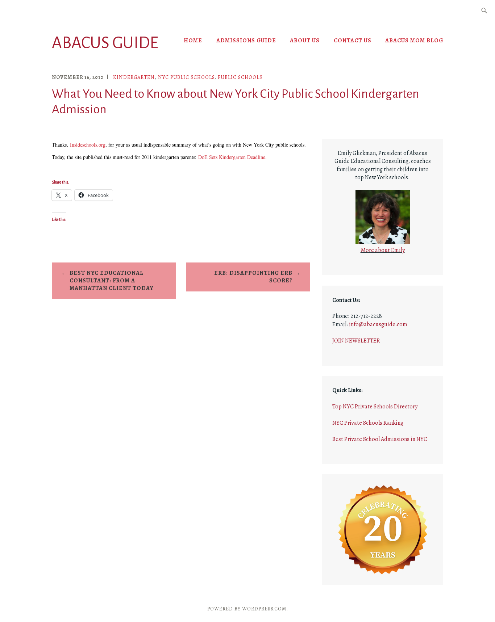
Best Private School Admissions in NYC (379, 439)
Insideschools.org (87, 144)
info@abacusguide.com (378, 324)
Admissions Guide (246, 41)
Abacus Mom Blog (414, 41)
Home (193, 41)
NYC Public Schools (186, 77)
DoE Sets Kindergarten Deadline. (232, 157)
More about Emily (383, 250)
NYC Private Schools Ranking (367, 423)
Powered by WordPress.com (247, 608)
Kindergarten (134, 77)
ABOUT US (305, 41)
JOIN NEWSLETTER (356, 341)
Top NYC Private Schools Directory (374, 407)
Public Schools (240, 77)
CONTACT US (352, 41)
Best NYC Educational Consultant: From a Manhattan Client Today (112, 280)
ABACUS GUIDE (105, 43)
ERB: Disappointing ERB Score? (253, 277)
